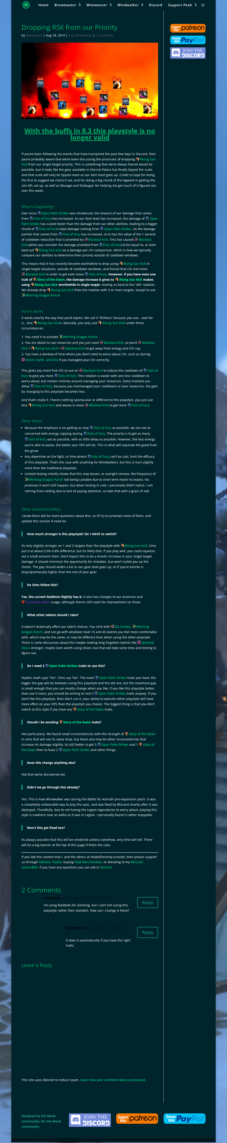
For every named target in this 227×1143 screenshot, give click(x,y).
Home (43, 5)
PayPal (57, 862)
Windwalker (128, 5)
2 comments (105, 35)
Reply (147, 902)
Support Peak (180, 5)
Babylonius (34, 35)
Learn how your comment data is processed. (113, 1080)
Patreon (44, 862)
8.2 (70, 35)
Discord (155, 5)
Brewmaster (65, 5)
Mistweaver (96, 5)
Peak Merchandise (88, 862)
